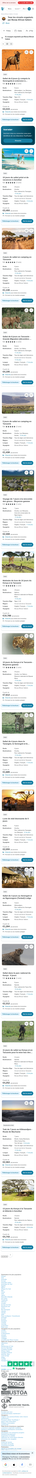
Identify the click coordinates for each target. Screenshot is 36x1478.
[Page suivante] (10, 1254)
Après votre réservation (8, 1421)
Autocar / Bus (5, 1354)
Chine (3, 1292)
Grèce (3, 1308)
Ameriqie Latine (6, 1282)
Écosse (3, 1319)
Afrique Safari (5, 1351)
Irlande (3, 1313)
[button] (18, 112)
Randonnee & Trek (7, 1346)
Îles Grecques (5, 1309)
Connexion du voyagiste (8, 1439)
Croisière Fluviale (6, 1349)
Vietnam (3, 1301)
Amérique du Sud (6, 1284)
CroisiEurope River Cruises (9, 1340)
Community (4, 1424)
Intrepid (3, 1335)
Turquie (3, 1322)
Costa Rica (4, 1325)
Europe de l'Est (6, 1305)
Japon (3, 1295)
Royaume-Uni (5, 1306)
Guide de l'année (6, 1442)
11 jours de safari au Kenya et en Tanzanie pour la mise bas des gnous (18, 1052)
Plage (3, 1357)
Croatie (3, 1303)
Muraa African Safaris (7, 14)
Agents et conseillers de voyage (11, 1448)
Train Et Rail (5, 1356)
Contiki (3, 1330)
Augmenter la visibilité (8, 1436)
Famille (3, 1359)
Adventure (4, 1343)
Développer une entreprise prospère (12, 1432)
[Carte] (11, 43)
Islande (3, 1311)
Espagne (4, 1321)
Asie (2, 1278)
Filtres (8, 31)
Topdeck (3, 1336)
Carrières (11, 1413)
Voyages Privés (6, 1360)
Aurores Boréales (6, 1348)
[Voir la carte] (26, 52)
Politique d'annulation (8, 1423)
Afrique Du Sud (6, 1289)
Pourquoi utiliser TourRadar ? (10, 1420)
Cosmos (3, 1332)
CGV (19, 1471)
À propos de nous (6, 1412)
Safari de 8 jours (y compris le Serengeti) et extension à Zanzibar (16, 80)
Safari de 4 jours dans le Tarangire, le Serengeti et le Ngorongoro (15, 743)
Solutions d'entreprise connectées (12, 1429)
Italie (2, 1314)
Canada (3, 1324)
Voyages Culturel (6, 1352)
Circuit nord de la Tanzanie (22, 198)
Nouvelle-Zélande (6, 1297)
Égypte (3, 1285)
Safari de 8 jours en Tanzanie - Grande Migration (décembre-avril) (16, 339)
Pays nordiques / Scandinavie (10, 1316)
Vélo (2, 1344)
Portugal (3, 1317)
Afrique (3, 1276)
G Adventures (5, 1333)
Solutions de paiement (8, 1434)
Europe (3, 1281)
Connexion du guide (7, 1445)
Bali (2, 1290)
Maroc (3, 1287)
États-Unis (4, 1327)
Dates (20, 31)
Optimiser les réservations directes (12, 1437)
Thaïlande (4, 1300)
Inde (2, 1293)
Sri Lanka (4, 1298)
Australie (4, 1279)
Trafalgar (4, 1338)
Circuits (16, 14)
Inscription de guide (7, 1444)
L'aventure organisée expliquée (11, 1428)
